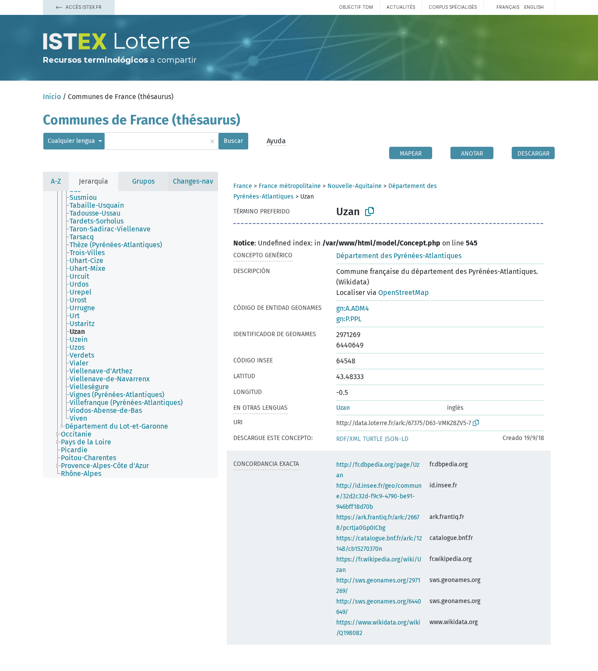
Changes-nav (193, 181)
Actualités (401, 7)
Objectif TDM (356, 7)
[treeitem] (87, 198)
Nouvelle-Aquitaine (354, 186)
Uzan (343, 408)
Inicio (52, 96)
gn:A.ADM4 (352, 308)
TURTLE (373, 439)
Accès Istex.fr (83, 7)
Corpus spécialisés (453, 7)
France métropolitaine (290, 186)
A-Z (56, 181)
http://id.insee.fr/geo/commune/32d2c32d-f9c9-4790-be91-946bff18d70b (379, 496)
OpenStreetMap (403, 292)
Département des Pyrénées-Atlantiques (398, 256)
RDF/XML (348, 439)
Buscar (233, 141)
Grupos (143, 181)
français (507, 7)
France (242, 186)
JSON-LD (396, 439)
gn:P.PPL (349, 319)
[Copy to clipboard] (369, 211)
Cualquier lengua (72, 141)
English (534, 7)
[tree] (130, 334)
